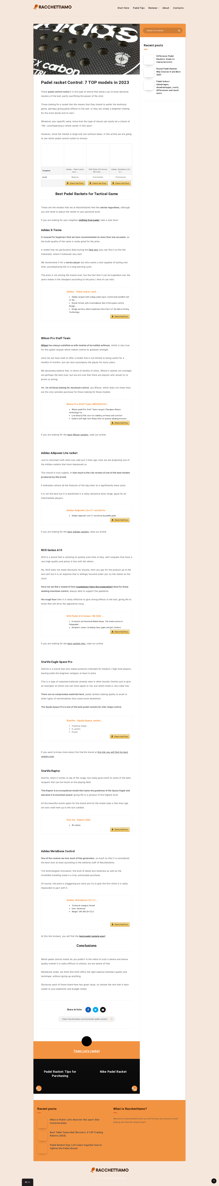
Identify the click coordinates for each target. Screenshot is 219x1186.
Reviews (152, 8)
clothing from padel (89, 220)
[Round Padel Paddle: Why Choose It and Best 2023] (149, 72)
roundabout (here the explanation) (94, 587)
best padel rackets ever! (92, 936)
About (165, 8)
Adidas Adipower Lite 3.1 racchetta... (87, 510)
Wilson (44, 345)
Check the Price (77, 183)
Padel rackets (44, 29)
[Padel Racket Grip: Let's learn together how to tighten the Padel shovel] (42, 1148)
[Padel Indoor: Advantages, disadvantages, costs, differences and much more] (149, 85)
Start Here (123, 8)
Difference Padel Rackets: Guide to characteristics (165, 59)
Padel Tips (139, 8)
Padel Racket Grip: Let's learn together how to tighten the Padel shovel (76, 1147)
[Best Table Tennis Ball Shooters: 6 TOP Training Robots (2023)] (42, 1136)
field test (93, 250)
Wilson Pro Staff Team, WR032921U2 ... (88, 404)
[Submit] (179, 30)
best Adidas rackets (78, 532)
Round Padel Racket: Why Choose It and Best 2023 (168, 72)
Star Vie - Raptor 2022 (78, 819)
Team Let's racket (87, 1051)
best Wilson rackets (77, 434)
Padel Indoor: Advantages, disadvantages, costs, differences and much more (167, 87)
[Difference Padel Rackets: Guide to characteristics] (149, 60)
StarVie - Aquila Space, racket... (85, 720)
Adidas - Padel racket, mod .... (83, 291)
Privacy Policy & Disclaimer (116, 1178)
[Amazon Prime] (126, 920)
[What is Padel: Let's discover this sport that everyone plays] (42, 1123)
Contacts (178, 8)
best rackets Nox (76, 643)
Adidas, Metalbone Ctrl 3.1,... (82, 900)
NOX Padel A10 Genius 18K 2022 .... (85, 616)
